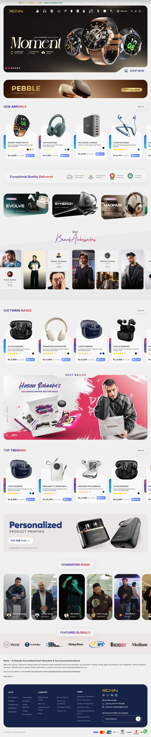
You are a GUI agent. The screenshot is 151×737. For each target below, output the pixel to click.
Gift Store (100, 3)
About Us (41, 704)
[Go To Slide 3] (9, 68)
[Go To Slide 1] (6, 68)
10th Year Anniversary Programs (30, 3)
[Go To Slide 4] (12, 68)
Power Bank (27, 697)
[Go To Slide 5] (15, 68)
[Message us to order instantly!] (145, 731)
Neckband (12, 712)
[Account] (136, 11)
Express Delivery (88, 3)
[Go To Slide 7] (19, 68)
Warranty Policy (83, 707)
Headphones (13, 705)
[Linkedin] (116, 695)
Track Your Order (83, 700)
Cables (25, 711)
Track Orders (125, 3)
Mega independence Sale (53, 3)
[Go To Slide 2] (8, 68)
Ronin (10, 732)
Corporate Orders (112, 3)
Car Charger (27, 714)
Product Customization (72, 3)
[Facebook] (103, 695)
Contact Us (136, 3)
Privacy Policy (62, 697)
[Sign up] (138, 718)
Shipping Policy (83, 717)
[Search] (132, 11)
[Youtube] (112, 695)
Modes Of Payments (85, 704)
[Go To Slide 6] (17, 68)
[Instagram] (107, 695)
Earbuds (11, 701)
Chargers (26, 701)
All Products (13, 697)
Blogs (40, 713)
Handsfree (12, 708)
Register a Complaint (85, 696)
